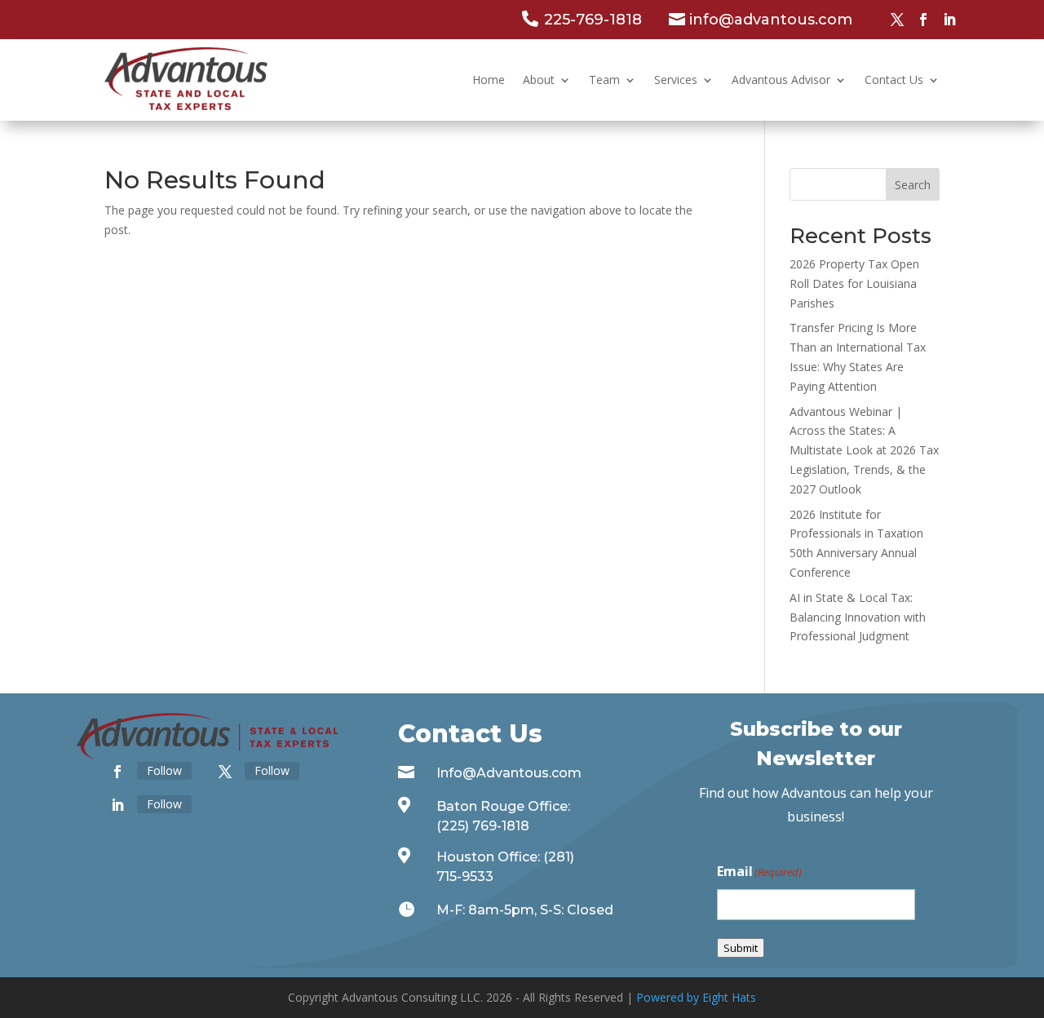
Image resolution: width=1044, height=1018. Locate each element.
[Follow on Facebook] (923, 20)
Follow (164, 770)
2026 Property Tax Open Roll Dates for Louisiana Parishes (854, 283)
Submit (740, 948)
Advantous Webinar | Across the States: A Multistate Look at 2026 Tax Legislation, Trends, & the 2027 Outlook (864, 450)
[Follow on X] (897, 20)
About (539, 79)
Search (913, 185)
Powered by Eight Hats (696, 997)
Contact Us (894, 79)
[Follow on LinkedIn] (949, 20)
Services (675, 79)
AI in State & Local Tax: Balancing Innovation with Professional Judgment (858, 617)
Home (488, 79)
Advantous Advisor (781, 79)
